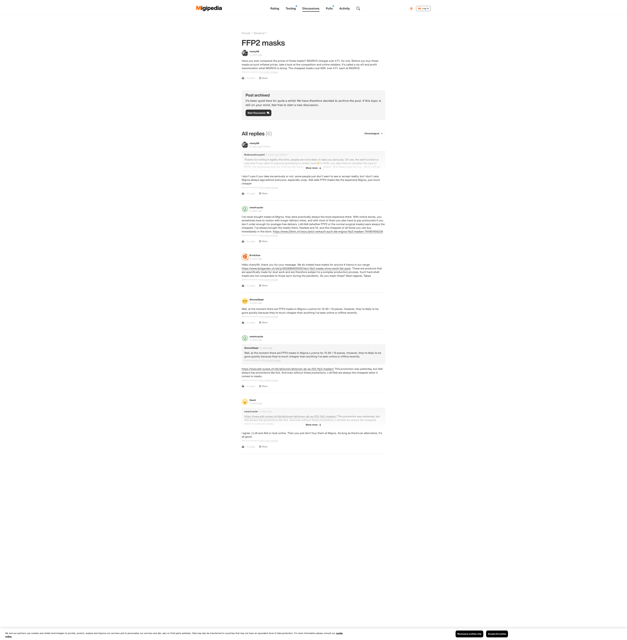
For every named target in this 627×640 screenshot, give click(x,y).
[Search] (358, 8)
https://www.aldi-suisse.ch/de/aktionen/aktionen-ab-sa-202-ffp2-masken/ (288, 369)
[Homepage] (209, 8)
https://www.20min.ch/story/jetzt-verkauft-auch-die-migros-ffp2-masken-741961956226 (328, 231)
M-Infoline (254, 255)
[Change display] (411, 8)
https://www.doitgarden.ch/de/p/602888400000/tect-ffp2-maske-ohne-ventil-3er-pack (296, 268)
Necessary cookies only (469, 633)
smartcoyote (256, 207)
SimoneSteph (256, 299)
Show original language (268, 72)
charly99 (254, 51)
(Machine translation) (250, 72)
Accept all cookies (497, 633)
